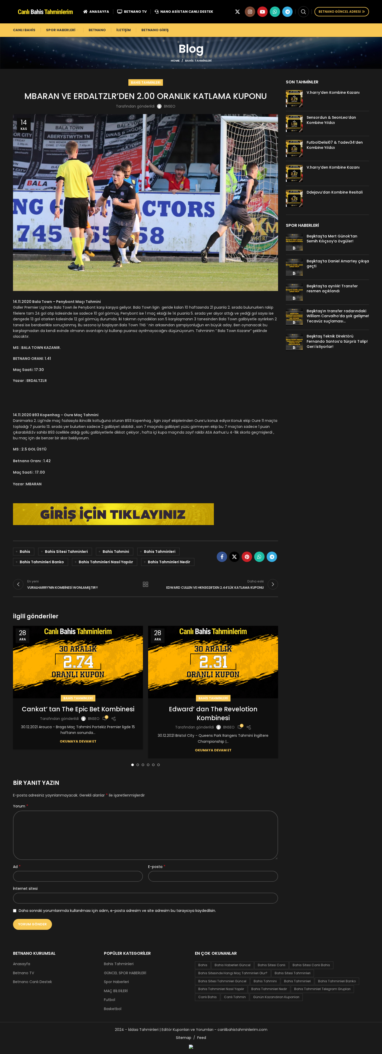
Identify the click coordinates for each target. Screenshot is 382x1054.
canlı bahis (207, 997)
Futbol (109, 999)
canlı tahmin (235, 997)
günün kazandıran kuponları (276, 997)
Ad (17, 867)
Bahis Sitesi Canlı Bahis (311, 965)
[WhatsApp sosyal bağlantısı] (275, 11)
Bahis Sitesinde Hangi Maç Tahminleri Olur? (232, 973)
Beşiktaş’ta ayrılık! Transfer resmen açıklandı (332, 288)
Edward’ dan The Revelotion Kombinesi (213, 713)
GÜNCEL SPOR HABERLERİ (125, 973)
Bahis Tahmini (116, 551)
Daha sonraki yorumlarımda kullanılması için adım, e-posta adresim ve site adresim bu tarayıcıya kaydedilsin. (117, 910)
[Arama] (303, 11)
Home (175, 60)
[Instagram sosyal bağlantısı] (250, 11)
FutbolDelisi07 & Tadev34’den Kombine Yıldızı (335, 145)
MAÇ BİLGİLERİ (116, 991)
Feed (201, 1037)
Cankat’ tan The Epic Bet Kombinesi (78, 709)
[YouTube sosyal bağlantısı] (262, 11)
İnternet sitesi (25, 888)
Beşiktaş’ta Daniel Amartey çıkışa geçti (338, 263)
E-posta (157, 867)
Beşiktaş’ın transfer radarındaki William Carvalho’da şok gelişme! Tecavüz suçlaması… (338, 316)
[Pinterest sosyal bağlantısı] (247, 557)
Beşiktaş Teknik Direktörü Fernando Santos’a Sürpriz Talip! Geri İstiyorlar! (337, 341)
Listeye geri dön (145, 584)
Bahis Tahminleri (198, 60)
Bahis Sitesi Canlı (271, 965)
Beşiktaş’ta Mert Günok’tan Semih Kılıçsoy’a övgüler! (332, 239)
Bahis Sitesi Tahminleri (66, 551)
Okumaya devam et (78, 741)
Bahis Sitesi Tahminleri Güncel (222, 981)
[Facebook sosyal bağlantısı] (222, 557)
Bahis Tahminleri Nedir (169, 562)
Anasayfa (21, 964)
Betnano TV (23, 973)
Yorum (20, 806)
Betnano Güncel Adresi (340, 11)
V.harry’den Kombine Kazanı (333, 92)
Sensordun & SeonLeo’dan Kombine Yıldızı (331, 120)
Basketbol (112, 1008)
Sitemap (183, 1037)
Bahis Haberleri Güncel (233, 965)
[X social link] (237, 11)
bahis (25, 551)
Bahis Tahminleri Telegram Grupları (322, 989)
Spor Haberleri (116, 981)
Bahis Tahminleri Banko (42, 562)
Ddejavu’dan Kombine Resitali (335, 192)
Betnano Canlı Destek (32, 981)
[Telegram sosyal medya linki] (287, 11)
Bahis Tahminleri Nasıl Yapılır (106, 562)
